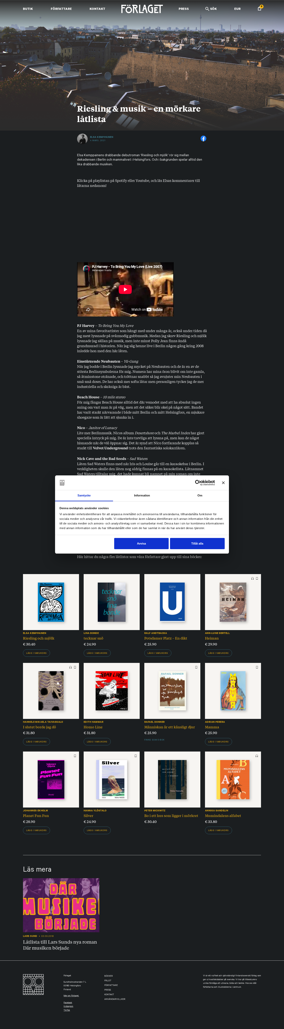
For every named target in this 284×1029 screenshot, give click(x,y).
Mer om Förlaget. (71, 996)
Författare (61, 9)
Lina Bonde (91, 633)
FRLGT (107, 981)
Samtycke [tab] (84, 495)
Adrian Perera (215, 722)
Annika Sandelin (216, 810)
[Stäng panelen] (223, 482)
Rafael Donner (154, 722)
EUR (237, 9)
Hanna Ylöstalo (95, 810)
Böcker (108, 976)
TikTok (67, 1010)
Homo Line (93, 727)
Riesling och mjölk (38, 638)
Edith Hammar (93, 722)
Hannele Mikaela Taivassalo (43, 722)
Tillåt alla (197, 543)
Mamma (212, 727)
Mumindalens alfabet (223, 815)
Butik (28, 9)
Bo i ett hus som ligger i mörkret (171, 815)
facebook (68, 1003)
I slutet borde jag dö (39, 727)
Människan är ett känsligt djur (169, 727)
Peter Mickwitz (155, 810)
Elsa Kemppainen (101, 137)
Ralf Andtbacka (155, 633)
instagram (68, 1006)
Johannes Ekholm (35, 810)
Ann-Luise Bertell (217, 633)
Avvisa (141, 543)
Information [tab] (142, 495)
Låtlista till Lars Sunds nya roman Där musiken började (60, 945)
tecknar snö (93, 638)
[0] (259, 9)
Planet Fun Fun (36, 815)
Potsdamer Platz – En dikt (165, 638)
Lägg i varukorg (36, 653)
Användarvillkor (114, 999)
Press (184, 9)
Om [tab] (199, 495)
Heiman (212, 638)
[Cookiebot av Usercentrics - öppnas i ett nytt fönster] (198, 483)
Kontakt (97, 9)
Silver (88, 815)
